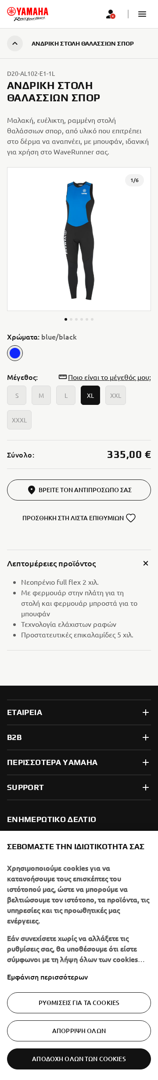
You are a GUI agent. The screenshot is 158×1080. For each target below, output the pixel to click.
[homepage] (27, 14)
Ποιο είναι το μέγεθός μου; (109, 376)
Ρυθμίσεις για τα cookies (79, 1002)
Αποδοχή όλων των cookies (79, 1059)
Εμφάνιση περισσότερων (47, 976)
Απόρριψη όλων (79, 1030)
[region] (79, 955)
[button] (142, 14)
